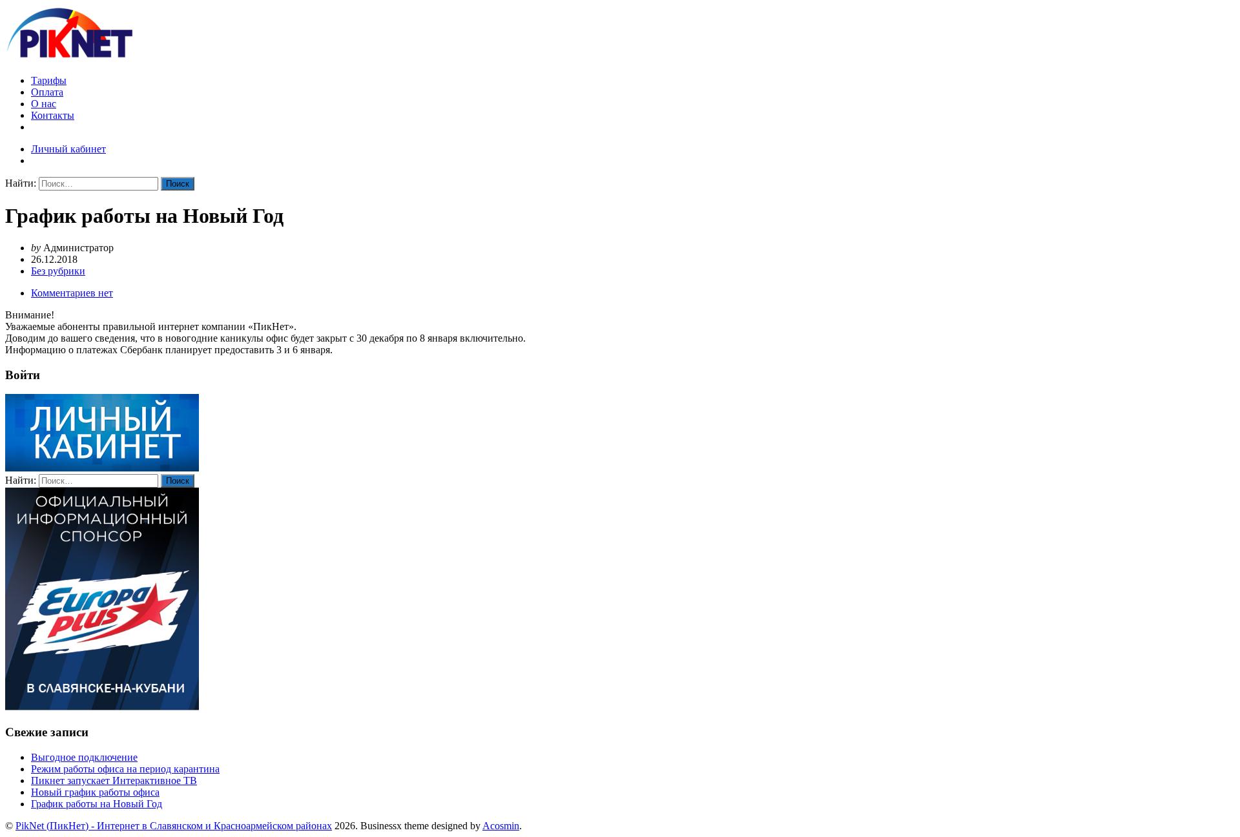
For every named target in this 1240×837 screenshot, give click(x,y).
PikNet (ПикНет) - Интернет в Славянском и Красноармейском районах (174, 825)
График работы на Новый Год (96, 803)
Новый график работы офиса (95, 792)
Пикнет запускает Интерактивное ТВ (114, 780)
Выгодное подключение (84, 757)
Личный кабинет (68, 148)
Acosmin (500, 825)
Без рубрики (58, 270)
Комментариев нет (72, 292)
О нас (43, 103)
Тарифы (49, 80)
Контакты (52, 115)
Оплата (47, 92)
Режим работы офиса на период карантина (125, 768)
